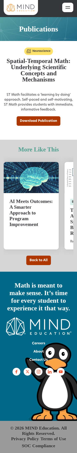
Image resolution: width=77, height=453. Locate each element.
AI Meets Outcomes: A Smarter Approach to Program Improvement (31, 213)
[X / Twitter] (27, 372)
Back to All (39, 260)
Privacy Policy (25, 438)
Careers (38, 343)
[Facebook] (16, 372)
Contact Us (38, 360)
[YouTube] (61, 372)
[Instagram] (39, 372)
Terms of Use (53, 438)
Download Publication (38, 121)
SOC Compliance (38, 445)
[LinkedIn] (50, 372)
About (38, 351)
